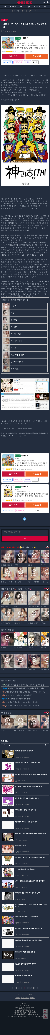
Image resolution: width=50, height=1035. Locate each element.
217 (25, 988)
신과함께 (21, 38)
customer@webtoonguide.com (27, 1015)
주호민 (17, 41)
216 (22, 988)
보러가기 (13, 56)
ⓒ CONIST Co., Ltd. (25, 994)
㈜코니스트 (25, 1003)
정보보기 (36, 56)
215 (19, 988)
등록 (25, 538)
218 (28, 988)
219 (31, 988)
